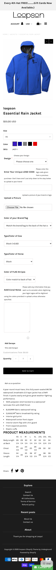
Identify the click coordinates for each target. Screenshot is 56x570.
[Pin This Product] (22, 471)
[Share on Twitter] (17, 471)
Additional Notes (12, 290)
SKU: (5, 149)
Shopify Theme (32, 549)
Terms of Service (28, 501)
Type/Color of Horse (13, 254)
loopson (22, 549)
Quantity (7, 358)
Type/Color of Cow (13, 236)
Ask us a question (13, 383)
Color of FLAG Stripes (14, 272)
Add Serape (10, 343)
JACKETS (13, 34)
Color (5, 144)
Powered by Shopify (28, 552)
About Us (28, 519)
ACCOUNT (15, 24)
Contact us (28, 522)
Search (28, 492)
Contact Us (28, 495)
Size (5, 131)
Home (5, 34)
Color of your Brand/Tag (16, 218)
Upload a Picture (12, 198)
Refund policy (28, 504)
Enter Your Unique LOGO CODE (19, 172)
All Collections (28, 498)
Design (7, 158)
